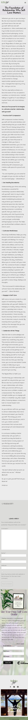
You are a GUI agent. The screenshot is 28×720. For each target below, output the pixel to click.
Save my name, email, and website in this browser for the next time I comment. (13, 576)
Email (3, 559)
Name (3, 553)
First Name (6, 651)
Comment (4, 528)
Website (4, 565)
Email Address (7, 646)
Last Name (6, 656)
